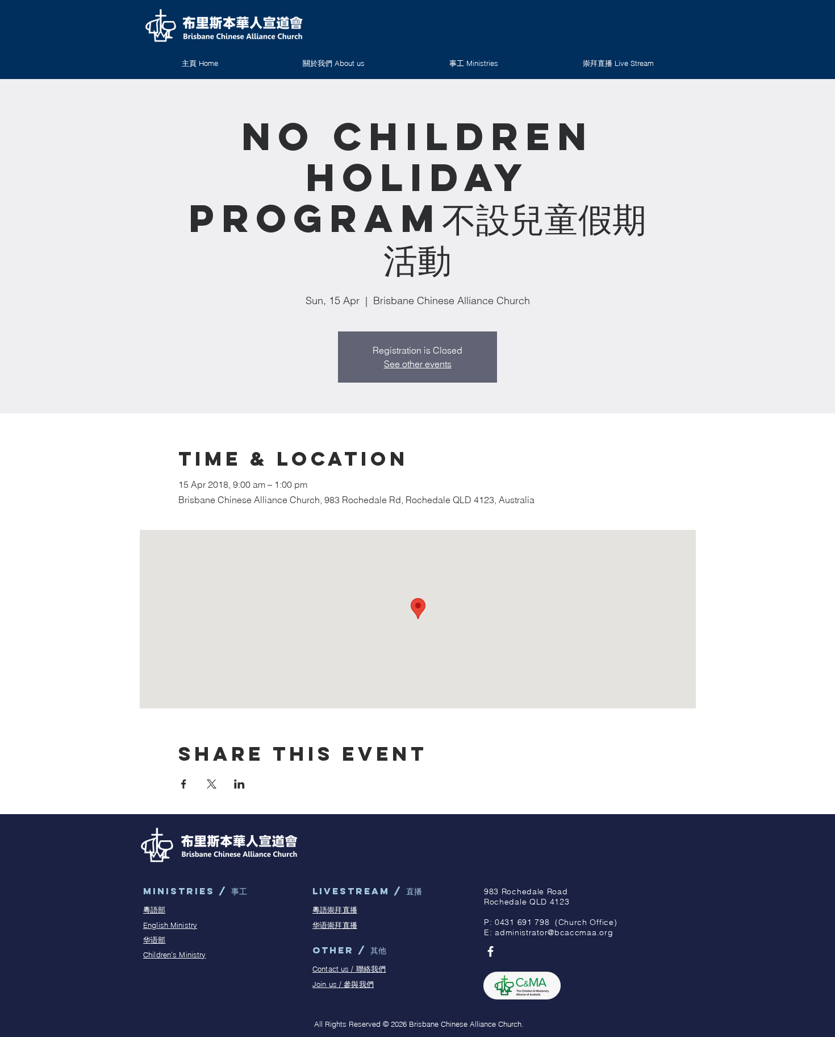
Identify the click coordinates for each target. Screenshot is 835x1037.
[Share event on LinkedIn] (239, 784)
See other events (418, 364)
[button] (473, 63)
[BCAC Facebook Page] (490, 951)
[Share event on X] (211, 784)
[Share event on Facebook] (183, 784)
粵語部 (154, 909)
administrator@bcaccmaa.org (554, 932)
